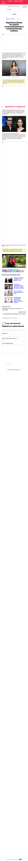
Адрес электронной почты (9, 338)
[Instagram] (3, 271)
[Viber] (17, 271)
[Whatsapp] (15, 271)
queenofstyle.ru (9, 364)
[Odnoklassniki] (8, 271)
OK (20, 859)
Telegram (3, 3)
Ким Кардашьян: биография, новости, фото (14, 314)
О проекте (9, 1)
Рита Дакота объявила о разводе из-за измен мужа (12, 309)
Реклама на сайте (18, 1)
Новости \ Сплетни (10, 18)
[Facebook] (10, 271)
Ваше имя (4, 333)
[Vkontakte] (5, 271)
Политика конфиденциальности (14, 369)
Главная (3, 1)
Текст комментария (7, 343)
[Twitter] (13, 271)
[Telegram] (20, 271)
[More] (22, 271)
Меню (14, 14)
